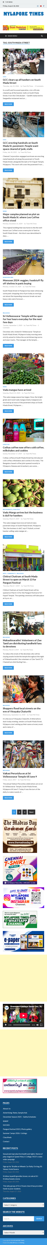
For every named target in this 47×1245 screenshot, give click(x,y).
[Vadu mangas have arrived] (23, 369)
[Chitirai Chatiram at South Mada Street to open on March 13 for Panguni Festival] (23, 558)
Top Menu (9, 2)
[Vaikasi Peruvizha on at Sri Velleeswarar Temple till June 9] (23, 755)
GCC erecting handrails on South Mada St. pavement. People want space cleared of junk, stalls (20, 145)
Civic (4, 76)
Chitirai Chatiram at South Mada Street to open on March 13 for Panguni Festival (20, 579)
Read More (8, 104)
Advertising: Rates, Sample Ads (15, 1113)
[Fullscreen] (41, 1025)
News (5, 211)
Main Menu (12, 36)
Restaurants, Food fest (11, 509)
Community (11, 573)
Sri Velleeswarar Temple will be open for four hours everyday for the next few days (23, 319)
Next (31, 812)
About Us (6, 1108)
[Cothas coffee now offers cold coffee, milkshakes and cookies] (23, 431)
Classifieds (7, 1137)
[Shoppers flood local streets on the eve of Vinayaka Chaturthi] (23, 690)
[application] (23, 1015)
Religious (6, 313)
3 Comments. (39, 86)
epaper (5, 1121)
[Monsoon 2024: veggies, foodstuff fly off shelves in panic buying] (23, 263)
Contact (6, 1141)
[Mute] (37, 1025)
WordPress (13, 1242)
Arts (4, 573)
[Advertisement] (23, 978)
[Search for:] (23, 1218)
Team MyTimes (28, 86)
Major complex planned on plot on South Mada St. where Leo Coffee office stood (21, 217)
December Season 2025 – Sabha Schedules (19, 1117)
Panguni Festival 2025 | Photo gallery (17, 1129)
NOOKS (6, 1125)
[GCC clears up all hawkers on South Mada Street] (23, 62)
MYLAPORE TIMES (18, 1240)
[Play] (6, 1025)
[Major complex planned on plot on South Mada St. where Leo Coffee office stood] (23, 194)
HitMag (22, 1242)
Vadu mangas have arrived (17, 389)
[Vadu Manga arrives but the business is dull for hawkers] (23, 494)
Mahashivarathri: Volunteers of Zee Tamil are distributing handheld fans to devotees (22, 643)
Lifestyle (6, 444)
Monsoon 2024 (8, 277)
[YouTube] (40, 6)
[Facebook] (44, 6)
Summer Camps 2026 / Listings (15, 1133)
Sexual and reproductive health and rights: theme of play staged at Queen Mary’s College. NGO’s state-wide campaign (23, 1156)
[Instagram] (38, 6)
